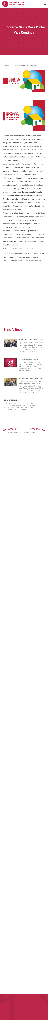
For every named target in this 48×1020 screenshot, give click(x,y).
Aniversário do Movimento (28, 359)
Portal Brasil (29, 260)
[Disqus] (24, 295)
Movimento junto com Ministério (31, 340)
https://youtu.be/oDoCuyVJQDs (20, 248)
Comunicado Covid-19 (11, 400)
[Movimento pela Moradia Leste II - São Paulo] (13, 4)
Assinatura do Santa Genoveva (31, 378)
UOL (40, 260)
